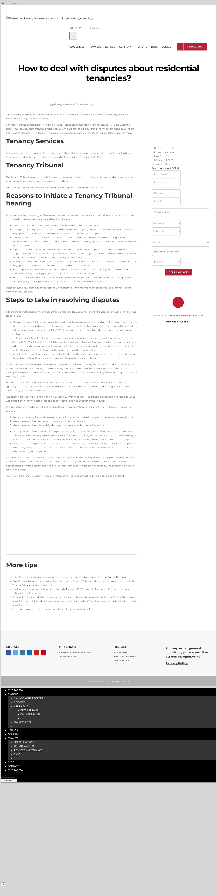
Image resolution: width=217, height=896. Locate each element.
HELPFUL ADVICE (24, 742)
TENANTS (13, 738)
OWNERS (13, 694)
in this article (84, 609)
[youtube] (36, 652)
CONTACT (13, 766)
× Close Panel (9, 780)
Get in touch (8, 776)
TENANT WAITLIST (24, 746)
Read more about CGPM (165, 168)
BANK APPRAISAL (30, 714)
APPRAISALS (21, 706)
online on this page (115, 577)
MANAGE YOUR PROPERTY (29, 698)
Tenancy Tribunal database (27, 585)
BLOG (11, 762)
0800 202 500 (15, 690)
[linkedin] (29, 652)
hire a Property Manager (62, 589)
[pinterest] (43, 652)
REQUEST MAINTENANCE (28, 750)
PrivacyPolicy (177, 663)
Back (25, 718)
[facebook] (8, 652)
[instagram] (22, 652)
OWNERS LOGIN (23, 722)
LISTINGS (13, 730)
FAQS (17, 754)
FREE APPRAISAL (30, 710)
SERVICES (19, 702)
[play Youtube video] (71, 517)
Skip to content (9, 3)
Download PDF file (177, 321)
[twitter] (15, 652)
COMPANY (13, 734)
